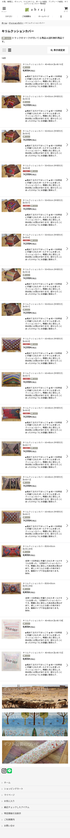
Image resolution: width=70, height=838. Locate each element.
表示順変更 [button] (59, 50)
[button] (4, 9)
